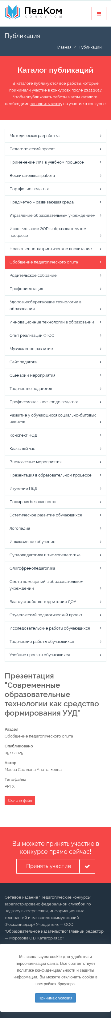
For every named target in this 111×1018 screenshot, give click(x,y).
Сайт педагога (23, 362)
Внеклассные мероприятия (35, 462)
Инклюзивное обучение (33, 541)
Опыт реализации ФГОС (32, 335)
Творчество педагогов (31, 388)
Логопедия (20, 528)
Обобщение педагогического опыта (44, 262)
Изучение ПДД (23, 488)
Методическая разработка (35, 135)
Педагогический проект (32, 149)
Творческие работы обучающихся (42, 641)
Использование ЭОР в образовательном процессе (48, 232)
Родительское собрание (33, 275)
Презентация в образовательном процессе (51, 475)
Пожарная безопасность (33, 501)
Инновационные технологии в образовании (52, 322)
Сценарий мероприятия (32, 375)
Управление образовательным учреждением (53, 215)
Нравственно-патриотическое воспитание (51, 248)
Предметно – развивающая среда (42, 202)
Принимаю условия (55, 997)
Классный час (22, 448)
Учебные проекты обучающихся (40, 654)
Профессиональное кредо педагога (44, 402)
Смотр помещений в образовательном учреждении (47, 585)
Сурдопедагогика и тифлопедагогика (45, 555)
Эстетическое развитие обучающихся (46, 515)
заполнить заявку (46, 103)
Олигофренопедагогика (32, 568)
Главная (64, 47)
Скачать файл (20, 800)
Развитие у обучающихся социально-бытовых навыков (53, 418)
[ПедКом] (33, 12)
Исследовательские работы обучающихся (50, 628)
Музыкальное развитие (31, 348)
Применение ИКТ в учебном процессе (47, 162)
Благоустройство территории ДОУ (43, 601)
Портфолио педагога (29, 188)
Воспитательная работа (32, 175)
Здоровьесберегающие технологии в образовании (45, 305)
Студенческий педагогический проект (46, 615)
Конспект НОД (23, 435)
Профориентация (26, 288)
